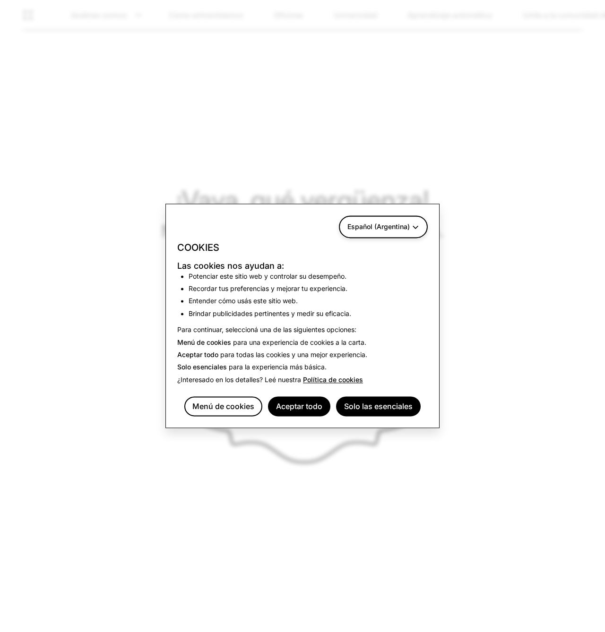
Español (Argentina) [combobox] (378, 226)
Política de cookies (333, 380)
